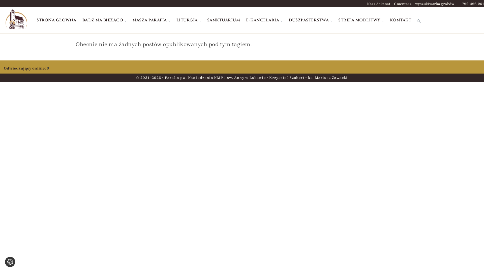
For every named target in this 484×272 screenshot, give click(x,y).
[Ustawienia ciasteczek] (10, 262)
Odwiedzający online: (25, 68)
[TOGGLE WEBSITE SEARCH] (419, 20)
